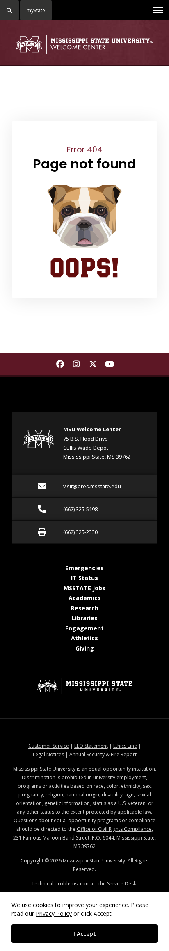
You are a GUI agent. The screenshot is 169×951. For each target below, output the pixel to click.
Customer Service (48, 745)
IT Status (84, 578)
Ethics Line (125, 745)
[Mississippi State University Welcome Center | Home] (84, 44)
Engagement (84, 628)
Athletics (84, 638)
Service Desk (121, 883)
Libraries (85, 618)
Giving (84, 648)
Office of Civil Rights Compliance (114, 829)
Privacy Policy (54, 913)
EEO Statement (91, 745)
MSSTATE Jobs (84, 588)
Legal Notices (48, 754)
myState (36, 10)
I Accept (84, 933)
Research (84, 608)
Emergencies (84, 568)
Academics (85, 598)
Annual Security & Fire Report (103, 754)
